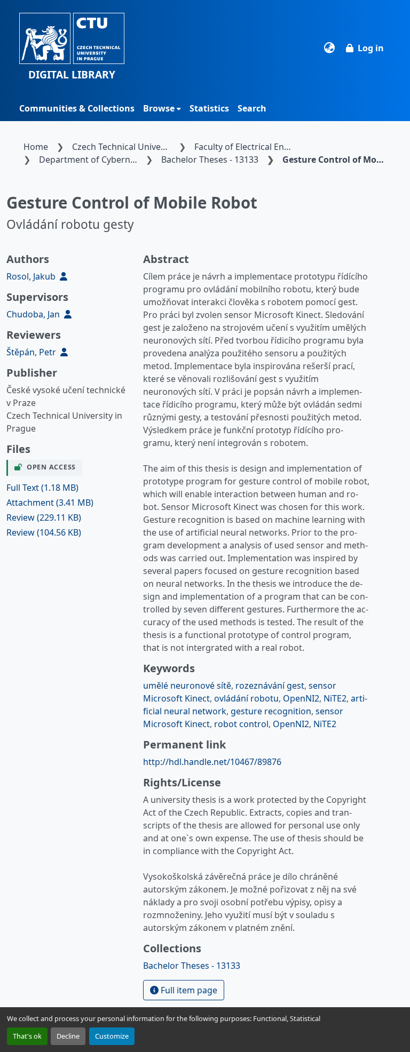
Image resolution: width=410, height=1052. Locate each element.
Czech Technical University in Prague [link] (123, 147)
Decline (68, 1036)
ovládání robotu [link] (246, 698)
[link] (68, 487)
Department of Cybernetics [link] (90, 159)
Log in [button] (371, 48)
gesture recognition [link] (271, 711)
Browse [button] (159, 108)
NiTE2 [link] (335, 698)
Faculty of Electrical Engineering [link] (245, 147)
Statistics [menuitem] (209, 108)
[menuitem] (162, 108)
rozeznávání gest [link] (269, 685)
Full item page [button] (188, 990)
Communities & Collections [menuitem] (77, 108)
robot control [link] (241, 724)
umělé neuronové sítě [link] (187, 685)
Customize (112, 1036)
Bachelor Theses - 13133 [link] (209, 159)
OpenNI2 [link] (301, 698)
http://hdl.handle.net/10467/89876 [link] (212, 762)
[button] (71, 48)
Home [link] (35, 147)
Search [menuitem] (252, 108)
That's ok (27, 1036)
